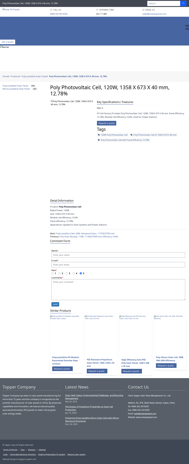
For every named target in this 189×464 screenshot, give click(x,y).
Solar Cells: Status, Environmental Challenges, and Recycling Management (94, 397)
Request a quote (107, 123)
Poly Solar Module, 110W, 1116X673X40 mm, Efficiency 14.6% (89, 236)
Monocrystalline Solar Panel (16, 28)
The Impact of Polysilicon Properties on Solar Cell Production (89, 408)
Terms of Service (10, 449)
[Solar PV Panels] (18, 12)
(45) (35, 88)
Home (3, 19)
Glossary (31, 449)
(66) (33, 85)
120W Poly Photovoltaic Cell (114, 134)
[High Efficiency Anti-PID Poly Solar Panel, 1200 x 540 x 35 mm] (134, 335)
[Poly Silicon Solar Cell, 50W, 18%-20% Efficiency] (168, 334)
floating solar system (76, 454)
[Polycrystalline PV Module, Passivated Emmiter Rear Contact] (65, 334)
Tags (23, 449)
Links (5, 454)
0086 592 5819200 (58, 13)
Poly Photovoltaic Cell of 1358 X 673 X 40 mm (155, 134)
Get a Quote (7, 41)
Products (5, 22)
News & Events (8, 31)
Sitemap (42, 449)
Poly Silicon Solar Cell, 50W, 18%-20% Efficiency (170, 359)
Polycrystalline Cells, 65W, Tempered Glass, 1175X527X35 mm (85, 233)
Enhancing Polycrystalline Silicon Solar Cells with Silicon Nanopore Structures (92, 419)
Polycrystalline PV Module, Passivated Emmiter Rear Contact (65, 360)
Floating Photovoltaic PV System (51, 454)
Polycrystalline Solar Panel (15, 25)
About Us (5, 35)
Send (55, 304)
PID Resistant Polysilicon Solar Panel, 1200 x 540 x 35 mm (100, 362)
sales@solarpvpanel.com (154, 13)
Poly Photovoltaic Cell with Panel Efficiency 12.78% (125, 140)
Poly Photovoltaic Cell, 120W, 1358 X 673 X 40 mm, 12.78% (78, 76)
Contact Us (6, 38)
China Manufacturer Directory (23, 454)
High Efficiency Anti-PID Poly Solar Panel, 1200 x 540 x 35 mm (135, 363)
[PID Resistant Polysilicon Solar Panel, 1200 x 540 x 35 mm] (99, 335)
